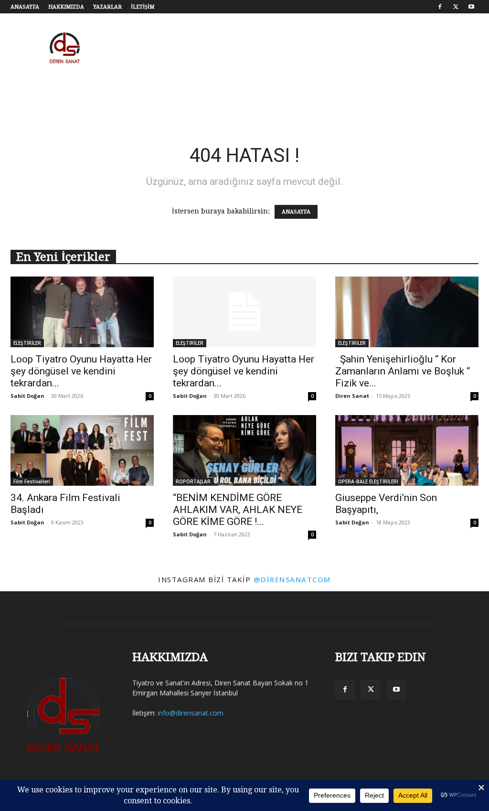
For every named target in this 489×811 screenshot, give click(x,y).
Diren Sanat (352, 395)
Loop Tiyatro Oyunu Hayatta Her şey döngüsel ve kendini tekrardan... (81, 371)
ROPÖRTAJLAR (193, 481)
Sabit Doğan (27, 395)
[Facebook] (440, 6)
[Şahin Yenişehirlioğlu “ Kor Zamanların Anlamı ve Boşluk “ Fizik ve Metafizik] (406, 312)
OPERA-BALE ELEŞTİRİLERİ (368, 481)
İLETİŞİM (142, 7)
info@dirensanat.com (190, 712)
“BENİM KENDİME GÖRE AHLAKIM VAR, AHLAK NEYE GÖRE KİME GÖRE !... (237, 509)
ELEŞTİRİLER (27, 343)
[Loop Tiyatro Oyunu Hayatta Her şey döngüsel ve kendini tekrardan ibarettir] (82, 312)
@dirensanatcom (292, 579)
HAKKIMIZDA (66, 7)
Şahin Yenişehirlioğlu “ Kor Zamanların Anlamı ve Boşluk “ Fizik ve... (403, 371)
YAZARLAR (107, 7)
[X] (455, 6)
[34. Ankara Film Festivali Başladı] (82, 450)
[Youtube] (471, 6)
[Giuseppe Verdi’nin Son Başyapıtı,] (406, 450)
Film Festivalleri (31, 481)
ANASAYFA (25, 7)
